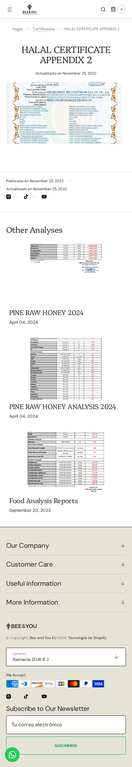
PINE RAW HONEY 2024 (46, 312)
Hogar (18, 29)
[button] (10, 10)
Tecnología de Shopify (87, 637)
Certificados (44, 29)
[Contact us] (12, 754)
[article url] (66, 275)
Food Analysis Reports (43, 500)
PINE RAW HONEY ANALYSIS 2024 (62, 406)
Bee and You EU (43, 637)
